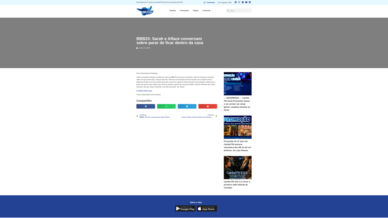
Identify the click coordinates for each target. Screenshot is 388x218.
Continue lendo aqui (144, 91)
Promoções (184, 10)
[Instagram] (239, 2)
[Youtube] (246, 2)
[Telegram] (243, 2)
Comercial (206, 10)
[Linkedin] (250, 2)
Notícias (173, 10)
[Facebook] (236, 2)
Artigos (196, 10)
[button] (145, 106)
